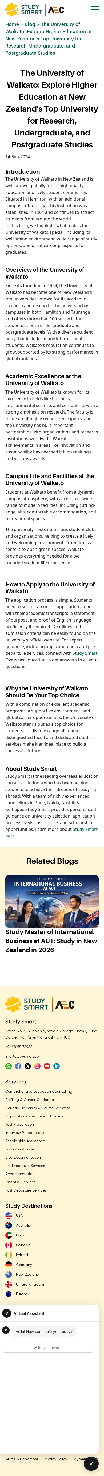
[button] (41, 972)
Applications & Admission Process (34, 1116)
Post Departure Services (25, 1190)
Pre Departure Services (25, 1166)
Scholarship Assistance (25, 1141)
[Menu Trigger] (95, 9)
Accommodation (19, 1174)
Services (15, 1082)
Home (12, 24)
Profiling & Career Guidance (29, 1100)
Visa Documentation (23, 1157)
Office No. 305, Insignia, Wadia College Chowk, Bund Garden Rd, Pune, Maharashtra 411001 (51, 1034)
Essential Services (20, 1182)
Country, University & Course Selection (38, 1108)
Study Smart (85, 653)
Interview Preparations (24, 1133)
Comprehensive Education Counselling (38, 1092)
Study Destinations (29, 1206)
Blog (30, 24)
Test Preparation (19, 1124)
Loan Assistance (19, 1149)
